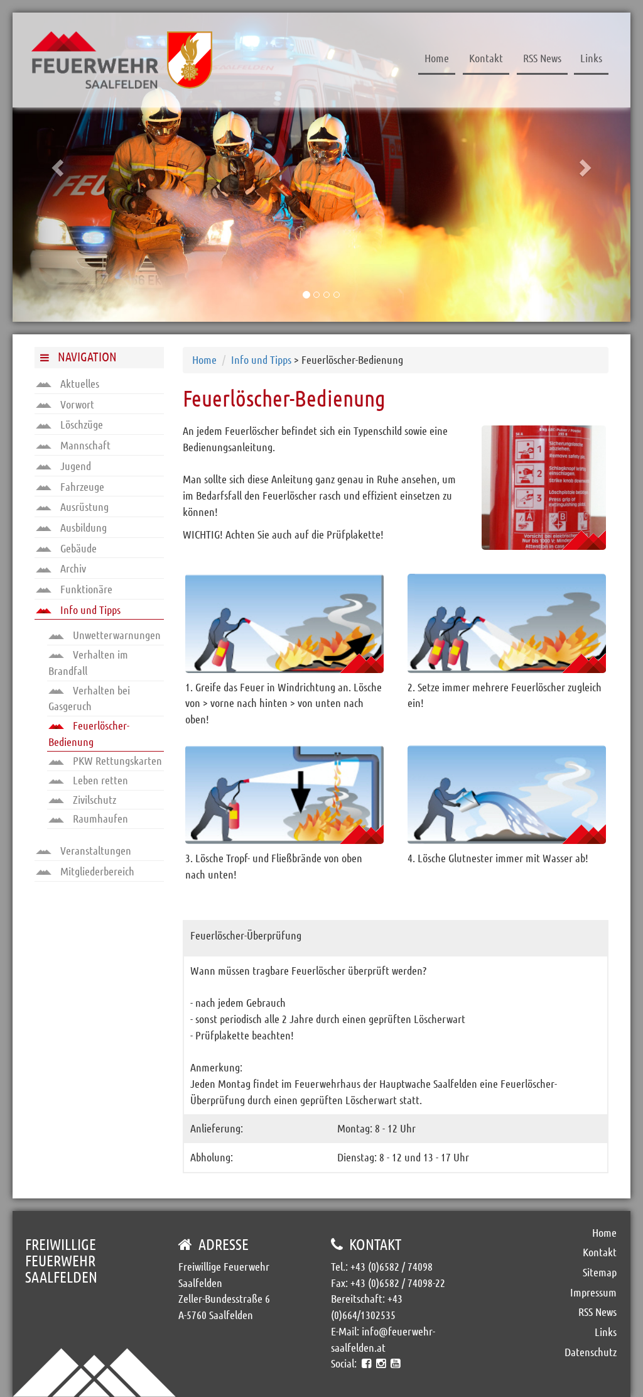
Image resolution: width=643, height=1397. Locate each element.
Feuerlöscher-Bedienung (88, 733)
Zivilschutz (93, 799)
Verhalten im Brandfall (88, 662)
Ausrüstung (83, 506)
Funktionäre (85, 589)
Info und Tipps (89, 609)
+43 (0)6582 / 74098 (391, 1266)
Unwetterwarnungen (115, 635)
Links (591, 58)
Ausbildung (82, 527)
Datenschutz (591, 1352)
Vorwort (76, 404)
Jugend (74, 466)
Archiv (72, 568)
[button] (59, 167)
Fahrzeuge (81, 486)
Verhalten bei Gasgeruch (89, 698)
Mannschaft (84, 445)
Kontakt (486, 58)
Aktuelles (78, 383)
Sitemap (600, 1272)
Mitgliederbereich (96, 871)
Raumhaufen (99, 818)
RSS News (542, 58)
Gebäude (77, 548)
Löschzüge (80, 424)
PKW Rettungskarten (116, 760)
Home (436, 58)
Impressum (593, 1292)
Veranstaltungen (94, 850)
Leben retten (99, 780)
